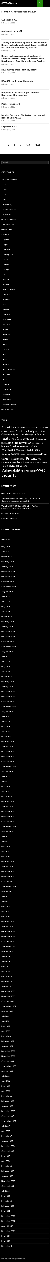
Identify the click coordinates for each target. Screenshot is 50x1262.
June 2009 (5, 1021)
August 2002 (7, 1226)
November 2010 (8, 936)
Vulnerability (31, 471)
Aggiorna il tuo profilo (12, 31)
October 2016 (7, 581)
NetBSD (6, 334)
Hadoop (6, 299)
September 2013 (8, 766)
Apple (5, 244)
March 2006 (6, 1166)
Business (4, 431)
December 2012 (8, 811)
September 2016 (8, 586)
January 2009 (7, 1046)
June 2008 (5, 1081)
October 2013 (7, 761)
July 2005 (5, 1191)
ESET (5, 199)
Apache (6, 239)
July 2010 (5, 956)
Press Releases (18, 459)
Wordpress (7, 399)
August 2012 (7, 831)
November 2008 (8, 1056)
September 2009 (8, 1006)
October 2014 (7, 701)
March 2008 (6, 1096)
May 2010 (5, 966)
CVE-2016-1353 (9, 19)
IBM (4, 304)
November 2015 (8, 636)
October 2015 (7, 641)
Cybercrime (38, 431)
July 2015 (5, 656)
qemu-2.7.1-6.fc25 (9, 518)
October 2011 (7, 881)
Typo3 (5, 379)
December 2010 (8, 931)
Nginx (5, 339)
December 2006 (8, 1146)
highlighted (38, 443)
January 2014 (7, 746)
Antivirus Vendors (9, 179)
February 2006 (7, 1171)
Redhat (6, 364)
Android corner (30, 428)
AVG (5, 189)
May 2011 (5, 906)
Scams (14, 463)
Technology (8, 465)
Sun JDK (6, 374)
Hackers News (7, 229)
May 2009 (5, 1026)
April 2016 (5, 611)
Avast (5, 184)
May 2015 (5, 666)
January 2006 (7, 1176)
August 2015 (7, 651)
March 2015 (6, 676)
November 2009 (8, 996)
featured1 (10, 438)
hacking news (17, 442)
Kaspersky (7, 204)
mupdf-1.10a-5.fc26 (9, 513)
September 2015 (8, 646)
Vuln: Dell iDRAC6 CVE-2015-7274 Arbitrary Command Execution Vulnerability (20, 499)
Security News (31, 463)
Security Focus (9, 369)
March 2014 (6, 736)
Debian (6, 264)
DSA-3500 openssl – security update (19, 69)
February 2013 (7, 801)
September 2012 (8, 826)
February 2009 (7, 1041)
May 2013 (5, 786)
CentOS (6, 249)
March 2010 (6, 976)
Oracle (6, 349)
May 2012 (5, 846)
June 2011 (5, 901)
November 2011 (8, 876)
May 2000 (5, 1241)
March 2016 (6, 616)
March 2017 (6, 556)
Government (41, 439)
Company (12, 431)
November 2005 (8, 1181)
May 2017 (5, 546)
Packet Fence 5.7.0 (10, 104)
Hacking (4, 443)
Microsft (6, 324)
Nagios (6, 329)
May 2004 (5, 1211)
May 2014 (5, 726)
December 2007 (8, 1111)
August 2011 (7, 891)
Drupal (5, 274)
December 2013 (8, 751)
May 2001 (5, 1236)
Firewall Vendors (8, 219)
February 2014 (7, 741)
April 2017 (5, 551)
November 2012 (8, 816)
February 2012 (7, 861)
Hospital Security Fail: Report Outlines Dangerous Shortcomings (20, 93)
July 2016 (5, 596)
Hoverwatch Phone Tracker (13, 493)
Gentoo (6, 294)
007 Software (9, 3)
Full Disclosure (9, 289)
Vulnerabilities (13, 470)
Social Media (42, 462)
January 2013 (7, 806)
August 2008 (7, 1071)
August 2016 (7, 591)
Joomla (6, 309)
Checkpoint (8, 254)
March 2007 (6, 1136)
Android (19, 427)
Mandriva (7, 319)
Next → (38, 145)
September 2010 (8, 946)
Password (37, 455)
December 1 (6, 1246)
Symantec (7, 214)
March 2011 (6, 916)
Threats (20, 465)
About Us (8, 427)
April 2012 (5, 851)
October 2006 (7, 1151)
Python (6, 359)
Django (6, 269)
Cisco (5, 259)
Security (5, 234)
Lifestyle (34, 446)
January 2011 (7, 926)
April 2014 (5, 731)
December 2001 (8, 1231)
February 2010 (7, 981)
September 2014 (8, 706)
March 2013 (6, 796)
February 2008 (7, 1101)
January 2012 (7, 866)
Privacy (32, 458)
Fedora (6, 279)
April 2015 (5, 671)
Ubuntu (6, 384)
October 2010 (7, 941)
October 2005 (7, 1186)
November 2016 (8, 576)
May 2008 (5, 1086)
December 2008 (8, 1051)
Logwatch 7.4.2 (9, 126)
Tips (26, 466)
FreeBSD (6, 284)
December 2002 (8, 1221)
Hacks (30, 442)
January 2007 (7, 1141)
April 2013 (5, 791)
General (23, 438)
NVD (5, 344)
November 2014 (8, 696)
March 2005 (6, 1201)
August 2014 (7, 711)
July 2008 (5, 1076)
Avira (5, 194)
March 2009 (6, 1036)
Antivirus (39, 428)
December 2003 (8, 1216)
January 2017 (7, 566)
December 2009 (8, 991)
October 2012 (7, 821)
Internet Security (22, 446)
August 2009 (7, 1011)
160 (28, 145)
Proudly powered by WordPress (13, 1259)
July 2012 (5, 836)
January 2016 (7, 626)
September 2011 (8, 886)
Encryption (31, 434)
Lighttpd (6, 314)
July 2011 (5, 896)
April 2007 (5, 1131)
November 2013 (8, 756)
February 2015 (7, 681)
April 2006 (5, 1161)
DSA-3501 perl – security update (17, 81)
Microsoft (21, 450)
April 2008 (5, 1091)
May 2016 (5, 606)
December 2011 (8, 871)
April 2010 (5, 971)
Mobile (29, 450)
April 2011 (5, 911)
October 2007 (7, 1116)
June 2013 (5, 781)
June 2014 (5, 721)
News (15, 454)
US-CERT (7, 389)
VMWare (6, 394)
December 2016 (8, 571)
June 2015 (5, 661)
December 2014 (8, 691)
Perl (4, 354)
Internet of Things (8, 446)
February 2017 (7, 561)
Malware (8, 449)
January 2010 (7, 986)
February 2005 (7, 1206)
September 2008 (8, 1066)
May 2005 (5, 1196)
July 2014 (5, 716)
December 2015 (8, 631)
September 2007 (8, 1121)
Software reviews (9, 404)
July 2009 (5, 1016)
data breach (21, 434)
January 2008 (7, 1106)
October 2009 (7, 1001)
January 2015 (7, 686)
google (31, 439)
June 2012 (5, 841)
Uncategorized (7, 409)
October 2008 (7, 1061)
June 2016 (5, 601)
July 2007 (5, 1126)
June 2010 (5, 961)
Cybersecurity (8, 434)
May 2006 (5, 1156)
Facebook (41, 434)
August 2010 (7, 951)
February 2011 (7, 921)
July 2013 (5, 776)
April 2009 (5, 1031)
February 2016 (7, 621)
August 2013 (7, 771)
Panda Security (9, 209)
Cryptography (23, 431)
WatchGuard (8, 224)
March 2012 (6, 856)
